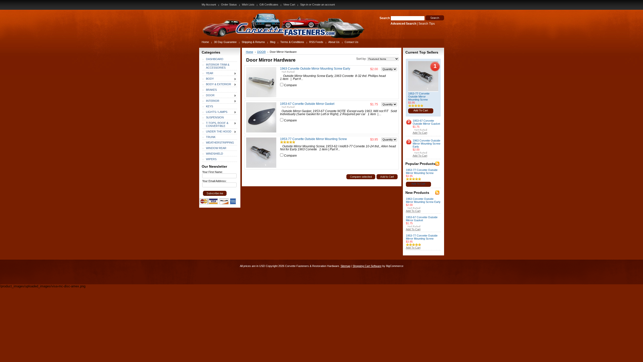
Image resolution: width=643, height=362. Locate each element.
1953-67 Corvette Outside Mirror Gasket (307, 103)
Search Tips (426, 23)
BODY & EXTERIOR (216, 84)
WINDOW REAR (216, 148)
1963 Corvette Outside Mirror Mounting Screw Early (315, 68)
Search (385, 18)
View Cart (289, 4)
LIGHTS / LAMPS (214, 112)
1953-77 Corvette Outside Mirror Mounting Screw (313, 139)
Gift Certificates (268, 4)
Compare (290, 85)
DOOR (208, 95)
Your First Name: (212, 171)
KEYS (209, 106)
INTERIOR (210, 101)
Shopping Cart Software (367, 265)
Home (249, 51)
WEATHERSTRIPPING (220, 142)
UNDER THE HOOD (216, 131)
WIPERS (211, 159)
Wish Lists (248, 4)
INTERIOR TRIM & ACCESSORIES (217, 66)
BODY (208, 79)
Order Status (229, 4)
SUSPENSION (215, 117)
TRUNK (211, 137)
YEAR (207, 73)
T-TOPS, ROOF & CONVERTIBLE (215, 124)
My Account (209, 4)
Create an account (323, 4)
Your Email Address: (214, 181)
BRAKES (211, 89)
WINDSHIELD (214, 153)
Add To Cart (420, 110)
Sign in (304, 4)
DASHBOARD (214, 59)
